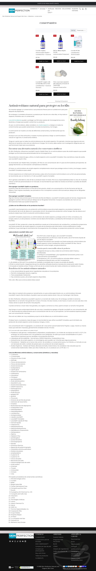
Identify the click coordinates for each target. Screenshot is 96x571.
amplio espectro (43, 125)
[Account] (82, 8)
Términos (74, 546)
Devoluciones (75, 544)
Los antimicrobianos (15, 120)
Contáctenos (75, 551)
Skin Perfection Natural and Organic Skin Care (14, 16)
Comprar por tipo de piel (43, 546)
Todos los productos (41, 555)
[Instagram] (15, 541)
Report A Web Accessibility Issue (77, 559)
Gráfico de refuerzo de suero (60, 552)
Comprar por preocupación (39, 550)
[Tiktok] (17, 541)
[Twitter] (12, 541)
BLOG (55, 544)
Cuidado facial (40, 537)
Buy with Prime (40, 553)
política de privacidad (78, 549)
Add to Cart (43, 61)
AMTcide (13, 360)
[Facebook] (10, 541)
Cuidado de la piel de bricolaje (42, 540)
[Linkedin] (25, 541)
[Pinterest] (20, 541)
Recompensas (75, 539)
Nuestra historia (58, 537)
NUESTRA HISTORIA (75, 9)
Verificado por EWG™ (51, 10)
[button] (34, 8)
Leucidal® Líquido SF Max (19, 421)
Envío (73, 541)
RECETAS (58, 9)
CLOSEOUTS (39, 558)
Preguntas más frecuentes (58, 540)
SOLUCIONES (66, 9)
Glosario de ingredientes (61, 549)
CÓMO (55, 546)
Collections (31, 16)
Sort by (73, 30)
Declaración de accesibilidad (76, 555)
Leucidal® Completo (17, 419)
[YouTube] (22, 541)
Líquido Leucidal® (17, 417)
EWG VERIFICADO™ (41, 544)
